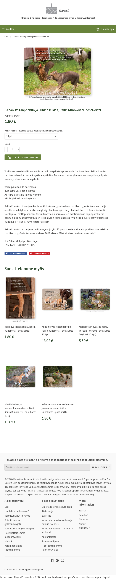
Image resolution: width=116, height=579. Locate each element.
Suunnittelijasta (50, 541)
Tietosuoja (47, 511)
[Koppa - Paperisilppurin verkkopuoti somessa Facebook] (52, 560)
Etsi (7, 506)
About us (84, 519)
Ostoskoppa (107, 29)
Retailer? (83, 515)
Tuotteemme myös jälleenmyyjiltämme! (75, 18)
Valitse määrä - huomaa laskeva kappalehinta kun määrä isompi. (34, 131)
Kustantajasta (49, 536)
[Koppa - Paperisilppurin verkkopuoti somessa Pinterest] (57, 560)
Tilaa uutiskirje (101, 467)
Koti (6, 37)
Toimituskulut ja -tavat (17, 515)
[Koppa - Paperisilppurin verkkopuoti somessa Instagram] (62, 560)
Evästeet (46, 515)
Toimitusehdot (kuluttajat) (19, 528)
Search (82, 510)
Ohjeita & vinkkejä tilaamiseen (36, 18)
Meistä (8, 541)
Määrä (7, 144)
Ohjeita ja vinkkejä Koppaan (57, 506)
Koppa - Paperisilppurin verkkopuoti (27, 569)
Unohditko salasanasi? (17, 511)
